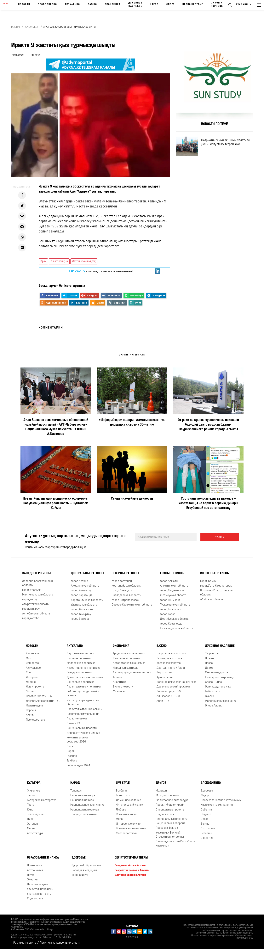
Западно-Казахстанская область (37, 583)
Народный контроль (125, 668)
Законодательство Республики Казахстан (175, 843)
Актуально (72, 4)
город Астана (79, 581)
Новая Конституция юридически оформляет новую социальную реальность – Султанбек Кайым (56, 503)
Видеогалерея (165, 814)
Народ (154, 4)
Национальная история (171, 653)
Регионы (206, 833)
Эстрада (32, 824)
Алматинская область (174, 585)
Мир (28, 658)
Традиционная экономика (129, 653)
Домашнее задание (128, 800)
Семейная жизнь (126, 814)
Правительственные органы (84, 709)
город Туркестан (170, 609)
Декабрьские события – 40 (43, 701)
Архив (29, 715)
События (206, 809)
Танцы (31, 795)
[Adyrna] (5, 5)
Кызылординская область (176, 628)
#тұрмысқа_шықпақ (84, 261)
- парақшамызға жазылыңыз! (101, 271)
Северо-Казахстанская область (132, 604)
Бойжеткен (123, 795)
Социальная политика (81, 682)
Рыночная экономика (126, 658)
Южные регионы (172, 573)
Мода (119, 819)
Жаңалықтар (32, 27)
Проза (209, 663)
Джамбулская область (174, 619)
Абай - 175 (163, 701)
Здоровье (207, 790)
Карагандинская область (87, 600)
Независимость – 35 (39, 696)
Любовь (121, 809)
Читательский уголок (129, 805)
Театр (30, 805)
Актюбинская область (36, 613)
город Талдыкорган (172, 590)
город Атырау (31, 608)
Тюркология (164, 672)
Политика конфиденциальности (60, 942)
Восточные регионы (214, 573)
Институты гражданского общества (83, 702)
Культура (34, 783)
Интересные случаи (128, 824)
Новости (24, 4)
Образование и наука (43, 857)
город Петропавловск (125, 600)
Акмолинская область (85, 585)
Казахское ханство (169, 663)
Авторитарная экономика (129, 663)
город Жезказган (82, 609)
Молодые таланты (167, 795)
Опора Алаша (213, 705)
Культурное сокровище (219, 677)
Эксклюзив (208, 828)
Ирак (43, 261)
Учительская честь (39, 894)
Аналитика (120, 682)
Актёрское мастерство (41, 800)
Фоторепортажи (126, 833)
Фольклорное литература (172, 800)
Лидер (205, 795)
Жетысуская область (173, 595)
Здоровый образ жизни (86, 865)
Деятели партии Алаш (171, 668)
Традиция (76, 790)
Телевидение (35, 814)
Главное (72, 756)
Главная (15, 27)
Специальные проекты (170, 809)
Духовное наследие (135, 4)
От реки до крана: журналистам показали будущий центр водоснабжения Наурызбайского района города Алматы (208, 424)
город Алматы (169, 581)
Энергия (32, 879)
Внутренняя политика (80, 653)
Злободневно (47, 4)
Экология (207, 838)
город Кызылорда (171, 623)
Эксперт (31, 691)
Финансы (119, 691)
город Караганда (81, 595)
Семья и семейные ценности (132, 499)
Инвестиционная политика (83, 668)
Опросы (31, 710)
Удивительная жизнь (40, 889)
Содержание (35, 898)
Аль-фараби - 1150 (168, 696)
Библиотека (212, 691)
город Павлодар (122, 590)
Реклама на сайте (24, 942)
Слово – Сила (213, 682)
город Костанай (122, 581)
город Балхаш (80, 619)
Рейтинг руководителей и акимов (83, 693)
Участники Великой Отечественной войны (170, 834)
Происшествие (192, 4)
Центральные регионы (87, 573)
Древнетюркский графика (173, 686)
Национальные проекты (82, 728)
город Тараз (167, 614)
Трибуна (72, 760)
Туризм (117, 677)
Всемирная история (169, 658)
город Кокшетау (81, 590)
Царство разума (37, 884)
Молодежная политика (81, 663)
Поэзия (209, 658)
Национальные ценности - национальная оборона (172, 821)
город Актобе (30, 618)
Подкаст (206, 814)
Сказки (209, 696)
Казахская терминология (217, 805)
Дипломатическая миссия (83, 733)
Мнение (31, 682)
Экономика (113, 4)
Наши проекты (35, 686)
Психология (34, 865)
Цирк (30, 819)
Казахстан (32, 653)
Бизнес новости (123, 686)
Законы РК (73, 723)
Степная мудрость (216, 672)
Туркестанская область (175, 604)
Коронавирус (80, 875)
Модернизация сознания (220, 701)
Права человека (77, 718)
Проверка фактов (167, 828)
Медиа (31, 828)
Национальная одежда (84, 809)
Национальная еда (82, 800)
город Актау (29, 599)
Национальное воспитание (87, 805)
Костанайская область (126, 585)
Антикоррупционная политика (132, 672)
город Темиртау (81, 614)
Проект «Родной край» (170, 805)
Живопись (33, 790)
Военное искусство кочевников (176, 682)
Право (70, 746)
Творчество (212, 653)
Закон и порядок (217, 4)
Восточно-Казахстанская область (216, 592)
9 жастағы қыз (59, 261)
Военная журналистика (131, 828)
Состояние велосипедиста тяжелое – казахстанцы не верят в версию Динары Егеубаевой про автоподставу (208, 503)
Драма (209, 668)
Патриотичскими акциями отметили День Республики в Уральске (225, 142)
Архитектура (35, 833)
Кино (30, 809)
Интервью (32, 677)
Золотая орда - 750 (169, 691)
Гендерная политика (80, 672)
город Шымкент (170, 600)
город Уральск (31, 590)
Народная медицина (84, 870)
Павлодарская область (126, 595)
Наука (31, 875)
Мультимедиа (34, 705)
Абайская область (211, 599)
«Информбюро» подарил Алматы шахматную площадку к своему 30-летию (132, 422)
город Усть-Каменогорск (216, 585)
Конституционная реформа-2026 (78, 739)
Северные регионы (125, 573)
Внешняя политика (79, 658)
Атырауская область (35, 604)
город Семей (208, 581)
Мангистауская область (37, 594)
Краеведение (165, 677)
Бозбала (121, 790)
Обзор (205, 819)
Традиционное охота (83, 814)
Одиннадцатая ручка (218, 686)
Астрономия (35, 870)
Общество (32, 663)
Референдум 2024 (78, 765)
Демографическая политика (85, 677)
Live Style (123, 783)
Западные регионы (36, 573)
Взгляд (205, 824)
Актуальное (33, 668)
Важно (92, 4)
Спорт (170, 4)
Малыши (161, 790)
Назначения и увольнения (83, 714)
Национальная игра (82, 795)
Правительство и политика (84, 686)
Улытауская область (84, 604)
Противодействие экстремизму (221, 800)
